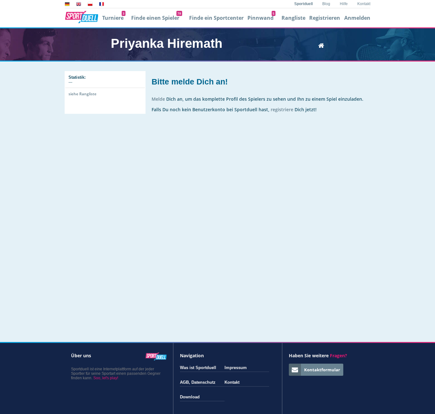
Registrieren (324, 17)
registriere (282, 109)
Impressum (236, 367)
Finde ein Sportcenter (216, 17)
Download (190, 397)
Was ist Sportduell (198, 367)
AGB (184, 382)
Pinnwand (261, 17)
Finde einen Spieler (156, 17)
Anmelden (357, 17)
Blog (326, 4)
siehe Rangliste (82, 94)
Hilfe (344, 4)
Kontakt (363, 4)
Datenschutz (203, 382)
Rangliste (293, 17)
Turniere (113, 17)
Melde (158, 99)
